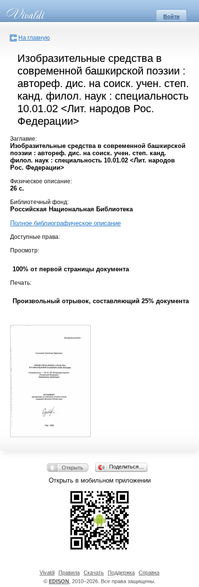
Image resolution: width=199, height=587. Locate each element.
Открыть (72, 467)
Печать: (20, 282)
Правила (69, 572)
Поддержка (121, 572)
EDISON (59, 581)
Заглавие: (23, 138)
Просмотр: (24, 250)
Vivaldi (47, 572)
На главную (34, 37)
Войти (171, 16)
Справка (149, 572)
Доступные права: (35, 237)
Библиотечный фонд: (39, 202)
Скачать (94, 572)
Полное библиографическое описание (65, 223)
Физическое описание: (41, 181)
